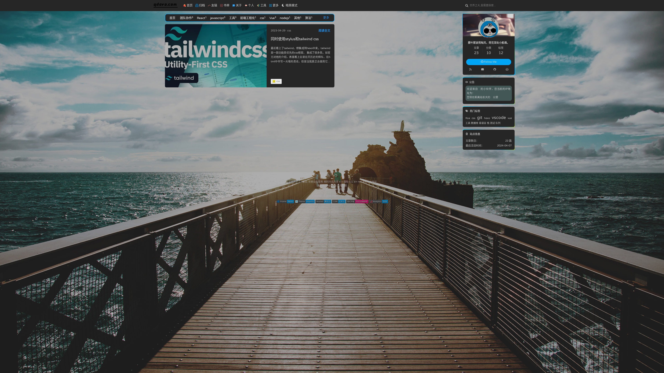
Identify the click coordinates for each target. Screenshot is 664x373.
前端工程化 (248, 18)
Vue (272, 18)
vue (510, 118)
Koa (467, 118)
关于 (238, 5)
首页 (189, 5)
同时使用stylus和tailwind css (295, 39)
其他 (297, 18)
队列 (498, 123)
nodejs (285, 18)
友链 (214, 5)
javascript (217, 18)
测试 (492, 123)
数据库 (474, 123)
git (479, 117)
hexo (487, 118)
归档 (201, 5)
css (263, 18)
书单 (226, 5)
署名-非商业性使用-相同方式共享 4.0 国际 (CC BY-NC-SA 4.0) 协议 (339, 181)
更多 (326, 18)
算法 (308, 18)
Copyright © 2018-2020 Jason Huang (332, 195)
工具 (232, 18)
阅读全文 (324, 30)
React (202, 18)
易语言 (482, 123)
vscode (499, 117)
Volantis (332, 185)
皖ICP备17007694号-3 (332, 189)
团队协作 (186, 18)
